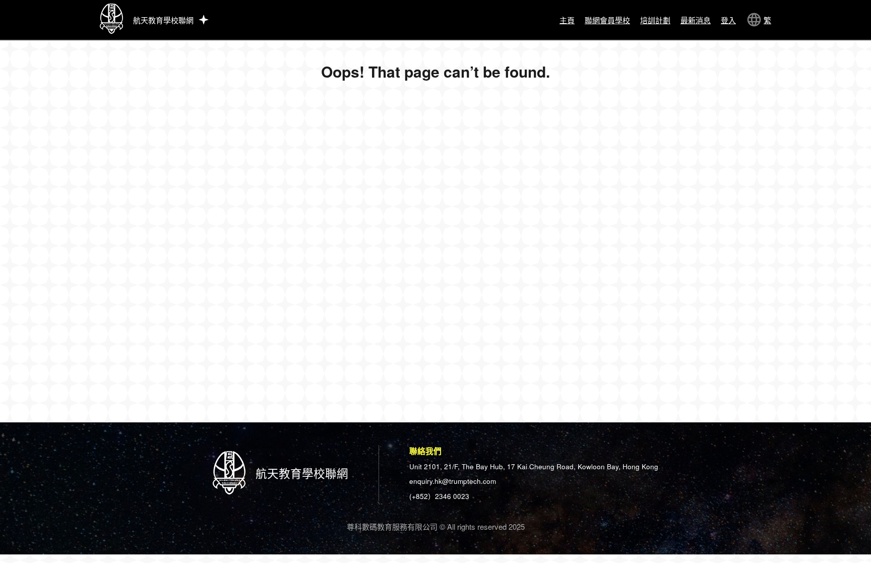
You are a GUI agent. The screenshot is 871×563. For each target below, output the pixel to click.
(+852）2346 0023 (439, 496)
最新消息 (695, 20)
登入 (728, 20)
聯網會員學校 (607, 20)
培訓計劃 (655, 20)
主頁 (567, 20)
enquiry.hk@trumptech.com (452, 481)
